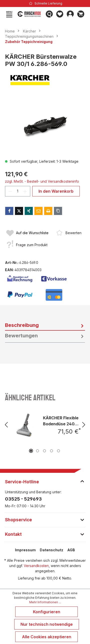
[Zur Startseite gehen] (29, 14)
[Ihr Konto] (70, 14)
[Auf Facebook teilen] (9, 211)
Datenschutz (51, 550)
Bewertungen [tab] (21, 336)
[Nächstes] (84, 425)
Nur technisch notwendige (46, 624)
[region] (45, 126)
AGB (71, 550)
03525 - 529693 (23, 499)
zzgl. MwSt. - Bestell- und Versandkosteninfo (42, 181)
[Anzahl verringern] (10, 191)
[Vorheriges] (6, 425)
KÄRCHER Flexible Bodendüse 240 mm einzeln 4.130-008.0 (60, 420)
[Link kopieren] (58, 211)
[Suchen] (49, 14)
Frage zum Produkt (32, 245)
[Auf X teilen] (19, 211)
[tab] (45, 325)
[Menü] (9, 14)
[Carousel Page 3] (44, 450)
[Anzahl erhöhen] (25, 191)
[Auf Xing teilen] (29, 211)
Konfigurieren (46, 611)
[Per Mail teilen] (38, 211)
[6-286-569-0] (45, 126)
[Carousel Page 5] (58, 450)
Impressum (25, 550)
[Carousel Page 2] (37, 450)
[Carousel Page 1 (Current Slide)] (31, 451)
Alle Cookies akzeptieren (46, 636)
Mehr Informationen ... (45, 602)
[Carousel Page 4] (51, 450)
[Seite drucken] (48, 211)
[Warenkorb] (80, 14)
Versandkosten (36, 566)
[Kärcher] (45, 80)
